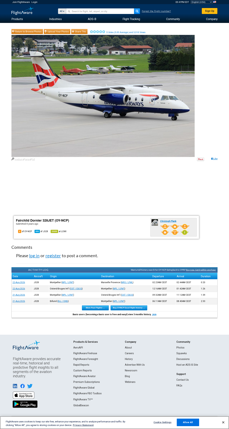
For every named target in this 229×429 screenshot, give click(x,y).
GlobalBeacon (81, 405)
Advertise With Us (135, 364)
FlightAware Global (83, 387)
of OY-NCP (25, 231)
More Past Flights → (95, 308)
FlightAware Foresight (85, 359)
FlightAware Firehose (85, 353)
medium (19, 159)
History (129, 359)
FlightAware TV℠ (83, 399)
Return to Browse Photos (28, 31)
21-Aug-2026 (19, 295)
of (42, 231)
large (27, 159)
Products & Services (85, 341)
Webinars (130, 381)
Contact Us (182, 379)
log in (34, 255)
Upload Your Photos (58, 31)
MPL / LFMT (67, 282)
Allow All (188, 422)
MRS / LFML (127, 282)
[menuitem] (17, 19)
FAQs (179, 385)
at (59, 231)
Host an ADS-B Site (187, 364)
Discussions (183, 359)
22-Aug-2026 (19, 282)
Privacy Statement (83, 425)
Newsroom (131, 370)
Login (34, 2)
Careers (129, 353)
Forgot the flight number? (156, 11)
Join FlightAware (21, 2)
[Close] (223, 422)
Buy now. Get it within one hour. (201, 269)
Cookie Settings (162, 422)
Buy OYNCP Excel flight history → (129, 308)
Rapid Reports (81, 364)
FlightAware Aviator (84, 376)
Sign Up (209, 10)
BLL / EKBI (63, 301)
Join (154, 314)
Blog (127, 376)
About (128, 347)
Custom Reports (82, 370)
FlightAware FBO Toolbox (87, 393)
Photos (180, 347)
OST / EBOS (76, 288)
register (53, 255)
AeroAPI (78, 347)
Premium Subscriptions (86, 381)
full (33, 159)
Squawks (181, 353)
